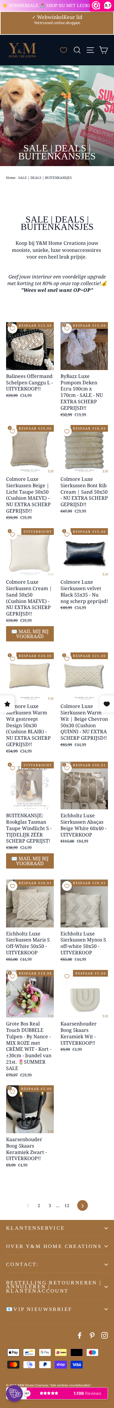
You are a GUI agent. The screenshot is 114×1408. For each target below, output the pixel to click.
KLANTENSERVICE (35, 1228)
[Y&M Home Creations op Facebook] (79, 1335)
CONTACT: (22, 1264)
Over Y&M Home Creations (54, 1246)
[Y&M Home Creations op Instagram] (104, 1335)
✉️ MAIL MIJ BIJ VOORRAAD (30, 634)
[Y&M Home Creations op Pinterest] (92, 1335)
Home (11, 177)
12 (66, 1205)
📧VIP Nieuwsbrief (39, 1309)
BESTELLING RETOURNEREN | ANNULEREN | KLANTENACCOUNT (54, 1287)
